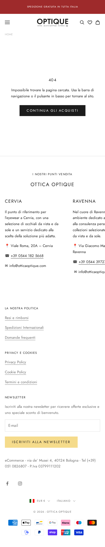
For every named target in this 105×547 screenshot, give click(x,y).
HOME (9, 34)
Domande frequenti (20, 337)
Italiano (64, 501)
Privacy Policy (15, 362)
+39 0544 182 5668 (27, 255)
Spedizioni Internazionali (24, 327)
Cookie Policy (15, 372)
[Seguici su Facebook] (7, 483)
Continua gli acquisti (52, 110)
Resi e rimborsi (17, 317)
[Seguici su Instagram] (20, 483)
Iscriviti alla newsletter (41, 441)
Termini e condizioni (21, 382)
